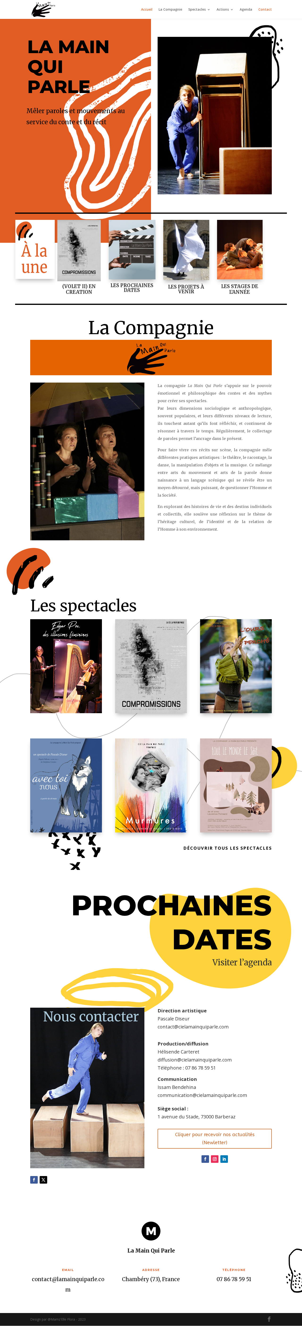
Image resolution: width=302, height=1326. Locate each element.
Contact (265, 10)
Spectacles (197, 10)
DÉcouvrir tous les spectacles (227, 848)
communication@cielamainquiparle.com (202, 1095)
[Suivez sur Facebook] (34, 1180)
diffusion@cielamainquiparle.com (195, 1060)
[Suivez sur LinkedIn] (224, 1159)
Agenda (246, 10)
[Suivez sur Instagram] (214, 1159)
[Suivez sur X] (43, 1180)
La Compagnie (170, 10)
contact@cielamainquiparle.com (193, 1026)
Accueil (146, 10)
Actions (223, 10)
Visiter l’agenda (242, 963)
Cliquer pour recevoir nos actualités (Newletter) (215, 1138)
